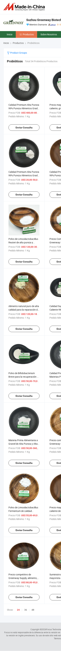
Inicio (9, 34)
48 (33, 609)
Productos (28, 34)
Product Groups (18, 52)
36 (25, 609)
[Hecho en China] (24, 7)
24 (18, 609)
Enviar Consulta (24, 127)
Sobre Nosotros (48, 34)
